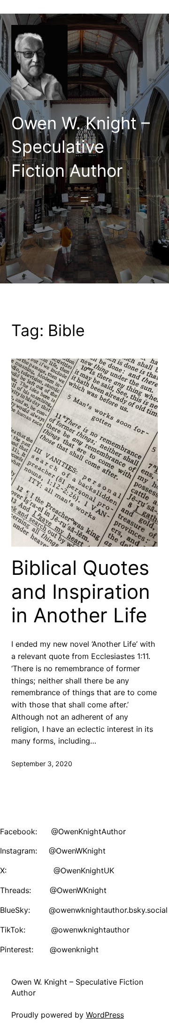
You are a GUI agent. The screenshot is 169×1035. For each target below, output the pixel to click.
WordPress (105, 1014)
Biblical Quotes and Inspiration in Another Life (80, 591)
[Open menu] (84, 199)
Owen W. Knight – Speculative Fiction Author (80, 147)
